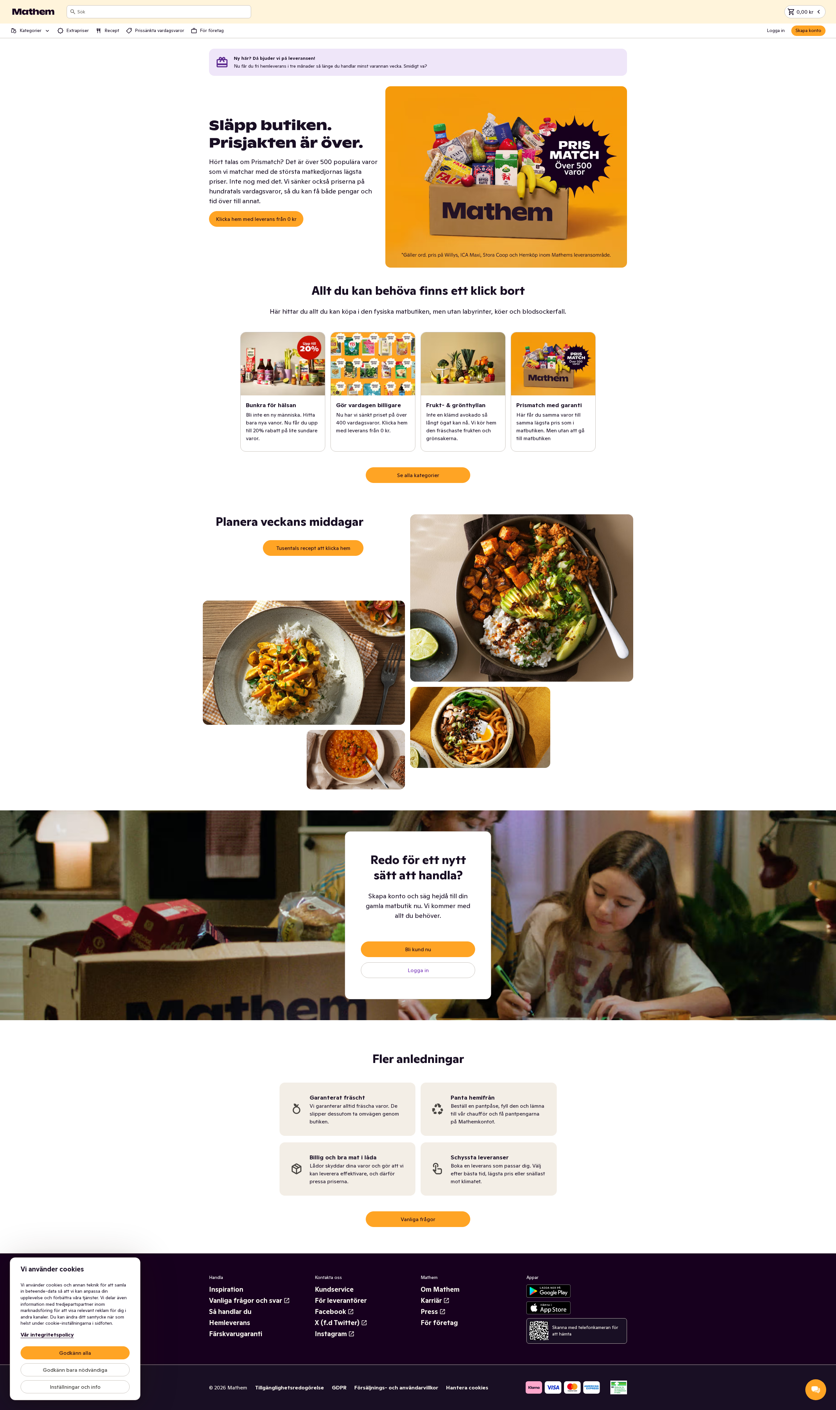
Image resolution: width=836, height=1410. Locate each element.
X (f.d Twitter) (337, 1323)
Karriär (431, 1300)
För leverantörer (341, 1300)
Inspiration (226, 1289)
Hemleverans (229, 1323)
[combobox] (162, 12)
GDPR (339, 1387)
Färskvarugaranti (235, 1334)
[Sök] (73, 11)
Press (429, 1311)
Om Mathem (440, 1289)
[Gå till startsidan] (33, 11)
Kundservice (334, 1289)
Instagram (331, 1334)
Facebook (330, 1311)
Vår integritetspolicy (47, 1334)
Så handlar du (230, 1311)
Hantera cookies (467, 1387)
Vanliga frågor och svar (245, 1300)
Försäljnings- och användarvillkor (396, 1387)
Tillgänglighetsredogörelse (289, 1387)
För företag (439, 1323)
